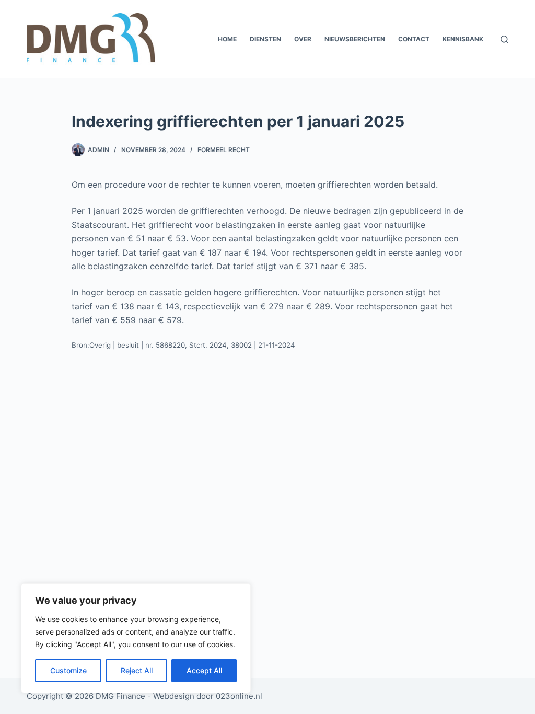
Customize (68, 670)
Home (227, 39)
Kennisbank (463, 39)
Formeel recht (223, 150)
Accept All (204, 670)
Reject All (137, 670)
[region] (136, 638)
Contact (413, 39)
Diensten (265, 39)
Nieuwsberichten (354, 39)
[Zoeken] (504, 39)
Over (302, 39)
